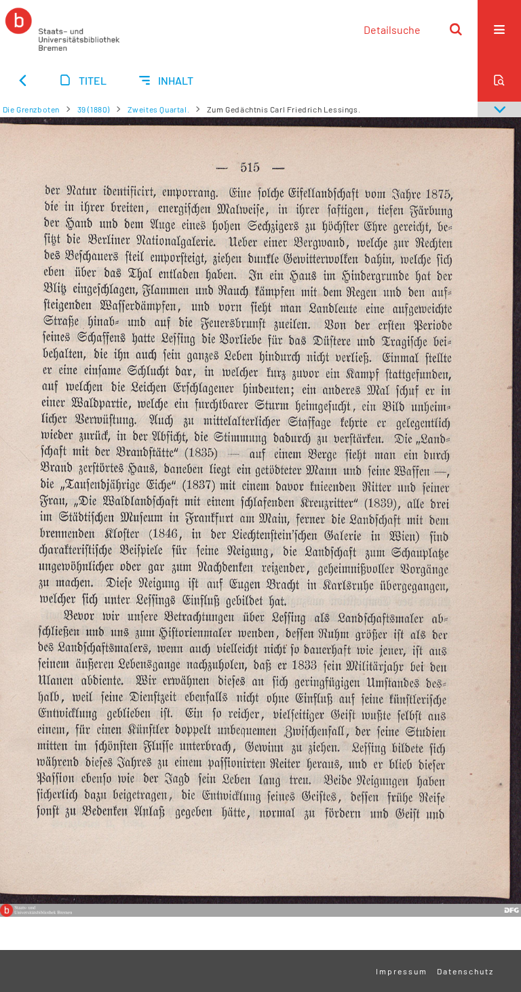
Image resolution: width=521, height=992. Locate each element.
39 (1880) (93, 109)
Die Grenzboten (31, 109)
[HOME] (62, 29)
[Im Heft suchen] (499, 80)
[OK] (456, 29)
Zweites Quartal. (159, 109)
